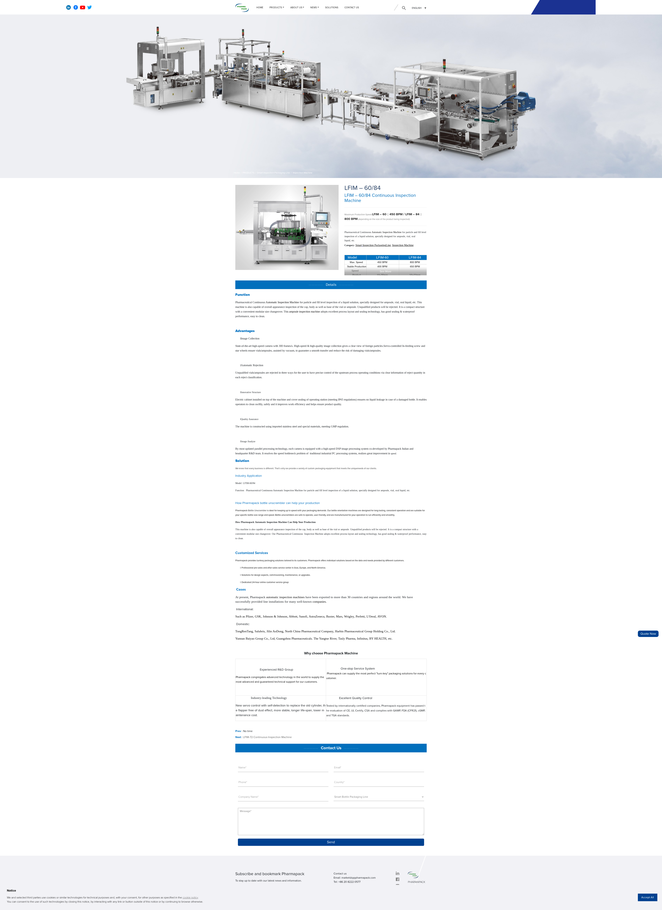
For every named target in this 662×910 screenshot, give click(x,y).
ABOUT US (296, 7)
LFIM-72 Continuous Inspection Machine (267, 737)
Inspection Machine (302, 172)
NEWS (313, 7)
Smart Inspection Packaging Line (273, 172)
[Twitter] (89, 8)
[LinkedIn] (68, 8)
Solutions (331, 7)
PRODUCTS (275, 7)
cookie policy (190, 897)
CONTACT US (351, 7)
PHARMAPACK (416, 882)
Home (259, 7)
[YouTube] (82, 8)
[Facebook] (75, 8)
